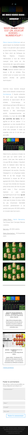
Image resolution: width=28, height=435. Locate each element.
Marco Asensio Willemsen (11, 42)
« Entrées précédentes (8, 367)
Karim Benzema (19, 219)
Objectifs (16, 317)
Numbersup (7, 94)
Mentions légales (13, 427)
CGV (7, 427)
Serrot (8, 315)
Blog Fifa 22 (20, 315)
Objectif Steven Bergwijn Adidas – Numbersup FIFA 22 (14, 313)
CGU (4, 427)
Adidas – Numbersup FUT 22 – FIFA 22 (14, 350)
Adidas (11, 317)
